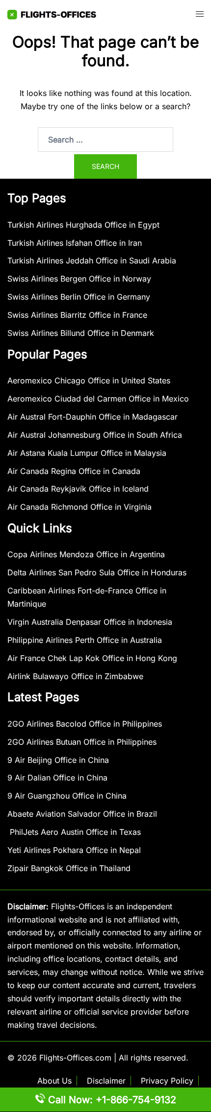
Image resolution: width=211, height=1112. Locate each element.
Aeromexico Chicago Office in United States (88, 380)
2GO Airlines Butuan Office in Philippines (82, 742)
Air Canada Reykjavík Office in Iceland (78, 489)
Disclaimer (106, 1081)
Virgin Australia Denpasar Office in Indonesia (89, 622)
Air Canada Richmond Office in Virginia (79, 507)
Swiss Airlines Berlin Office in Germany (78, 297)
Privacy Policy (167, 1081)
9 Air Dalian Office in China (57, 777)
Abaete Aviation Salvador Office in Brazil (82, 814)
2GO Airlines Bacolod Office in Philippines (84, 724)
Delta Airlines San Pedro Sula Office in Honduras (96, 572)
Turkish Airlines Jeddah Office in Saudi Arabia (91, 260)
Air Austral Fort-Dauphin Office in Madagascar (92, 417)
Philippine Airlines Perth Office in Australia (84, 640)
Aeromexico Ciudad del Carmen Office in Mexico (98, 398)
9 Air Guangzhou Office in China (67, 796)
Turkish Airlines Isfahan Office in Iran (74, 243)
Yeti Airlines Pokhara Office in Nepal (74, 850)
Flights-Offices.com (75, 1058)
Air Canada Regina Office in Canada (73, 471)
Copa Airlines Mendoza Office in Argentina (86, 554)
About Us (54, 1081)
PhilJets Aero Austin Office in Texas (74, 832)
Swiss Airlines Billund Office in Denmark (80, 333)
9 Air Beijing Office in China (58, 760)
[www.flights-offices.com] (51, 14)
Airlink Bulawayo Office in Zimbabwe (75, 676)
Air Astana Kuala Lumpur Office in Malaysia (86, 453)
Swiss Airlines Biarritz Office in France (77, 315)
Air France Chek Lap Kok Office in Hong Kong (92, 658)
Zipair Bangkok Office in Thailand (69, 868)
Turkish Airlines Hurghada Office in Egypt (83, 225)
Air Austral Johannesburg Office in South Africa (94, 435)
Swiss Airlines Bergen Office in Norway (79, 279)
